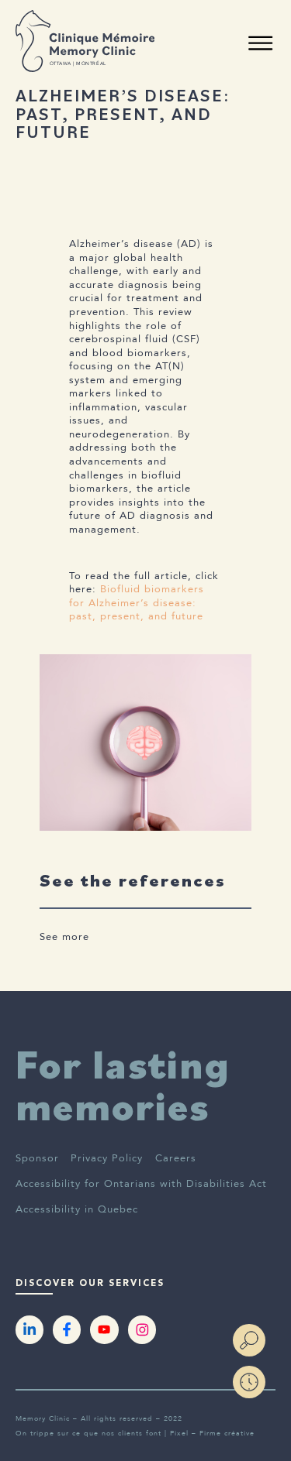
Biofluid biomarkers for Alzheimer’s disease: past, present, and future (136, 602)
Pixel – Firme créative (212, 1433)
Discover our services (90, 1283)
